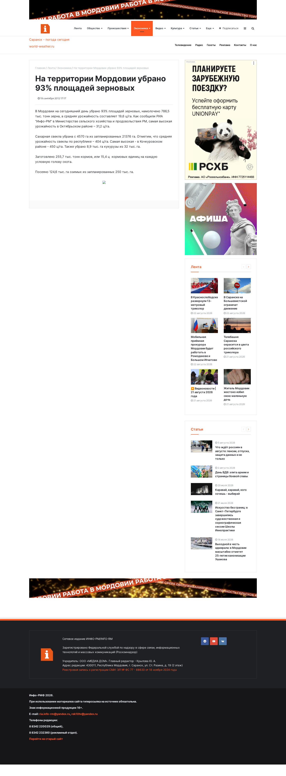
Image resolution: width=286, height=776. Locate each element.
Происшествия (117, 28)
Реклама (224, 45)
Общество (93, 28)
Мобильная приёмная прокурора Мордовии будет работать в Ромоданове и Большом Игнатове (204, 348)
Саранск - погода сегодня (49, 39)
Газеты (211, 45)
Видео (159, 28)
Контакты (240, 45)
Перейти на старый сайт (46, 738)
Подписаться (230, 28)
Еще (208, 28)
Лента (78, 28)
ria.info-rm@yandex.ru (54, 713)
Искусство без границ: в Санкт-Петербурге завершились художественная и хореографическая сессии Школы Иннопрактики (231, 519)
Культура (176, 28)
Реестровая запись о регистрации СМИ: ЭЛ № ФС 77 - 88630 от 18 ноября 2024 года (119, 669)
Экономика (141, 28)
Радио (199, 45)
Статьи (193, 28)
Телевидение (183, 45)
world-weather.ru (41, 46)
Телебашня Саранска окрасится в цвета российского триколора (236, 344)
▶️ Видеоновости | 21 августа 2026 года (203, 392)
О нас (253, 45)
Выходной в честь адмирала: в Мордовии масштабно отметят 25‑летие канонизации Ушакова (230, 551)
